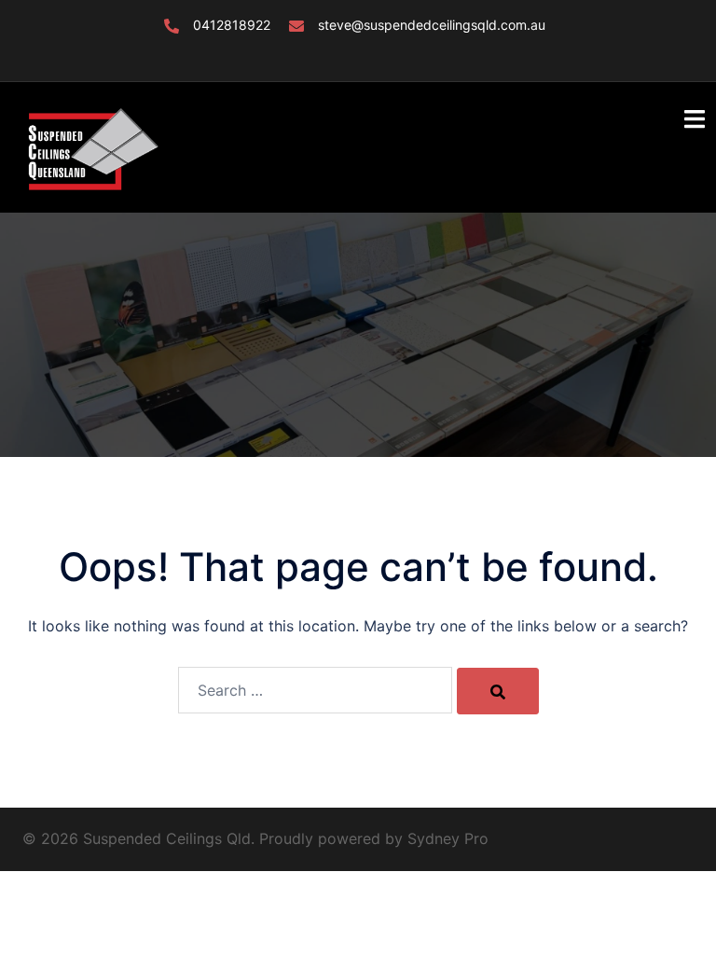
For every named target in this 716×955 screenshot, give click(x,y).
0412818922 (231, 25)
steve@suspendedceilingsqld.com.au (431, 25)
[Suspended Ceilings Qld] (91, 145)
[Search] (498, 691)
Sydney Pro (448, 838)
